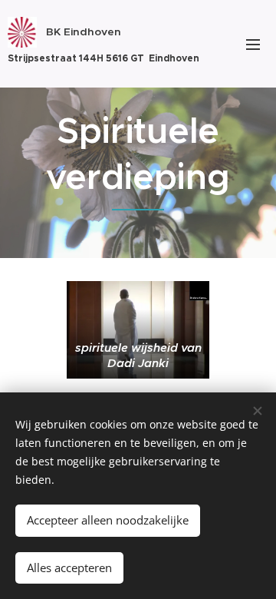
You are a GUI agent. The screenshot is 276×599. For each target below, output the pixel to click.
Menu (253, 43)
